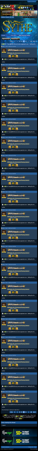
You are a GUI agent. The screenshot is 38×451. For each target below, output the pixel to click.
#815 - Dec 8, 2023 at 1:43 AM (9, 300)
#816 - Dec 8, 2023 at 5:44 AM (9, 319)
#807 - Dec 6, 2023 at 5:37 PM (9, 155)
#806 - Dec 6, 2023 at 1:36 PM (9, 137)
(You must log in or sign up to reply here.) (10, 409)
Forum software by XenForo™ (7, 449)
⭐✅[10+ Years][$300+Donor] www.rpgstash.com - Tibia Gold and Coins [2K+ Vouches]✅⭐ (19, 415)
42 (25, 41)
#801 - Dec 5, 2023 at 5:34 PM (9, 46)
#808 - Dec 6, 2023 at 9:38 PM (9, 173)
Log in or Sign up (31, 1)
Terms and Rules (34, 449)
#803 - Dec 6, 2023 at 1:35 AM (9, 82)
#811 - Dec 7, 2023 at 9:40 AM (9, 228)
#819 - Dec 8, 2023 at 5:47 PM (9, 373)
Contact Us (30, 447)
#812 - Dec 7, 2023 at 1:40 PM (9, 246)
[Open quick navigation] (36, 35)
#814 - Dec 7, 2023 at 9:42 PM (9, 282)
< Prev (11, 41)
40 (21, 41)
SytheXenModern (5, 447)
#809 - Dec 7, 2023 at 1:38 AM (9, 191)
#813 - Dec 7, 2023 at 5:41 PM (9, 264)
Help (35, 447)
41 (23, 41)
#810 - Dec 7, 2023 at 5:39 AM (9, 210)
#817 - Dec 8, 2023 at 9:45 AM (9, 337)
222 (31, 41)
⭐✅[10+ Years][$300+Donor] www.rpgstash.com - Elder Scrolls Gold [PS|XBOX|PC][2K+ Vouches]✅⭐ (20, 417)
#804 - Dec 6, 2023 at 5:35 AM (9, 101)
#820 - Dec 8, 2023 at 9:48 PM (9, 391)
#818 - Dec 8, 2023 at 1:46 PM (9, 355)
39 (19, 41)
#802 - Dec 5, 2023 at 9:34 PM (9, 64)
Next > (34, 41)
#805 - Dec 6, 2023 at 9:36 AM (9, 119)
